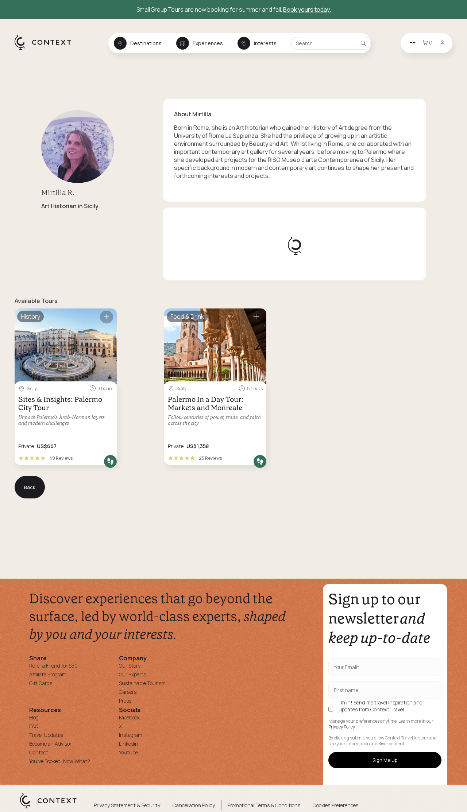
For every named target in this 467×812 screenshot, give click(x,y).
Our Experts (132, 674)
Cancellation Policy (194, 805)
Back (29, 487)
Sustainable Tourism (142, 683)
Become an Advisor (50, 743)
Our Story (129, 665)
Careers (127, 691)
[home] (46, 50)
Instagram (130, 734)
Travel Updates (46, 734)
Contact (38, 752)
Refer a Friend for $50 (53, 665)
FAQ (33, 726)
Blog (34, 717)
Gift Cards (40, 683)
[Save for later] (106, 317)
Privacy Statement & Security (127, 805)
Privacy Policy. (342, 727)
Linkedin (128, 743)
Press (125, 700)
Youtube (128, 752)
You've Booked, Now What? (59, 761)
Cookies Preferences (335, 805)
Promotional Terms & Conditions (263, 805)
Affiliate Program (47, 674)
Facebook (129, 717)
